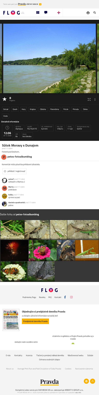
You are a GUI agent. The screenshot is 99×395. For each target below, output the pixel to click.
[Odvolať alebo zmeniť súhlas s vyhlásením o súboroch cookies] (86, 381)
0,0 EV (83, 127)
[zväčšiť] (89, 99)
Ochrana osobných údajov (49, 359)
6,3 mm (46, 127)
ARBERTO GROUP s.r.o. (74, 390)
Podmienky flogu (29, 297)
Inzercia (29, 355)
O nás (8, 355)
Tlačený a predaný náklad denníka (50, 355)
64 (16, 135)
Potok (65, 109)
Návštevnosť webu (75, 355)
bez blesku (27, 135)
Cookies (68, 368)
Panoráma (54, 109)
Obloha (43, 109)
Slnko (85, 109)
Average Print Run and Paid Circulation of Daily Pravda (39, 368)
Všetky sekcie (32, 4)
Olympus (19, 127)
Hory (24, 109)
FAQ (50, 297)
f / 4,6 (70, 127)
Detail (5, 109)
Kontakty (18, 355)
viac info (78, 392)
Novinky (42, 297)
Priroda (76, 109)
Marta (11, 187)
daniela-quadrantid (16, 202)
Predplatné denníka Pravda (35, 321)
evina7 (11, 179)
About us (10, 368)
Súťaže (90, 355)
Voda (5, 115)
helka (10, 194)
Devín (15, 109)
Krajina (33, 109)
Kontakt (58, 297)
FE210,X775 (32, 127)
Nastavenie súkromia (84, 368)
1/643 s (60, 127)
